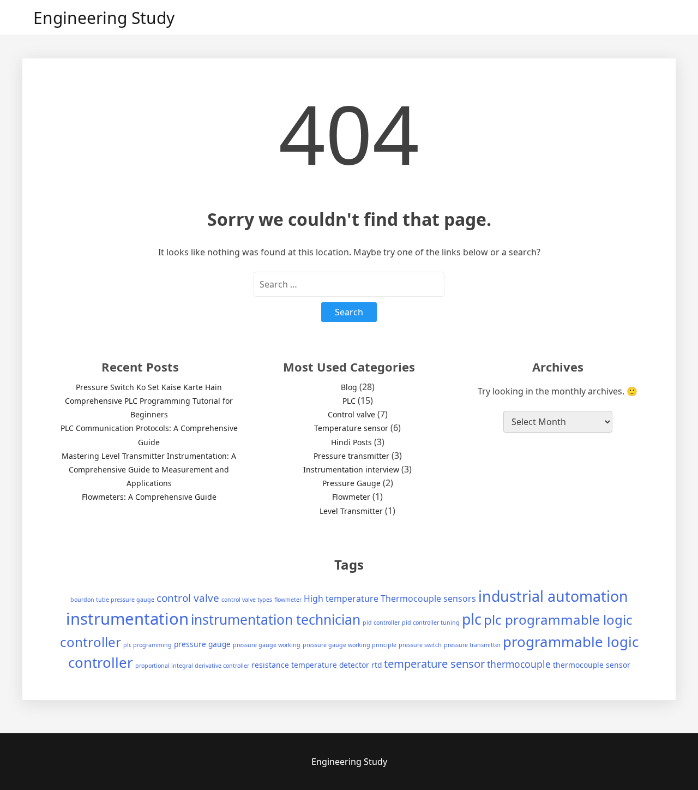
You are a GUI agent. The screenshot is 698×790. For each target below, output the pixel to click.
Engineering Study (103, 18)
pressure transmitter (472, 645)
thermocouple (519, 664)
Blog (349, 387)
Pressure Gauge (351, 483)
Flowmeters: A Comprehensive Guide (149, 497)
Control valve (351, 414)
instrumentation (127, 619)
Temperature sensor (351, 428)
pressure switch (420, 645)
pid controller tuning (431, 622)
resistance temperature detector (310, 665)
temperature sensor (434, 663)
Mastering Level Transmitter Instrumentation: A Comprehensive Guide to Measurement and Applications (149, 469)
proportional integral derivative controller (192, 665)
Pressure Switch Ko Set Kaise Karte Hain (149, 387)
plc (472, 619)
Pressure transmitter (351, 456)
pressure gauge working (266, 645)
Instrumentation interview (351, 469)
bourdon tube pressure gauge (112, 599)
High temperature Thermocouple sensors (390, 598)
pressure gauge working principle (349, 645)
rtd (376, 665)
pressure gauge (202, 644)
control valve (188, 598)
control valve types (246, 599)
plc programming (147, 645)
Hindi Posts (351, 442)
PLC (349, 401)
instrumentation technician (275, 620)
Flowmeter (351, 497)
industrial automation (553, 596)
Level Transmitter (351, 511)
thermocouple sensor (591, 665)
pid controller (381, 622)
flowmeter (288, 599)
